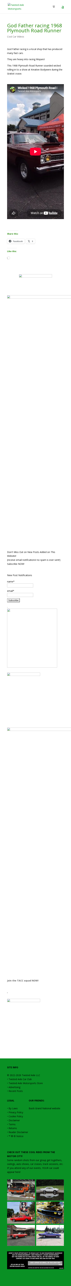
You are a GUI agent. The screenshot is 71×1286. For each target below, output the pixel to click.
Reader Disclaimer (18, 1132)
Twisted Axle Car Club (20, 1079)
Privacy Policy (16, 1112)
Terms (12, 1124)
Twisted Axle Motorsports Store (26, 1083)
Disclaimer (14, 1120)
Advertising (14, 1087)
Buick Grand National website (44, 1108)
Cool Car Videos (15, 36)
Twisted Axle (28, 1075)
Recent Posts (16, 1091)
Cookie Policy (16, 1116)
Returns (13, 1128)
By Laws (13, 1108)
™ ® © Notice (16, 1136)
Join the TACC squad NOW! (22, 980)
